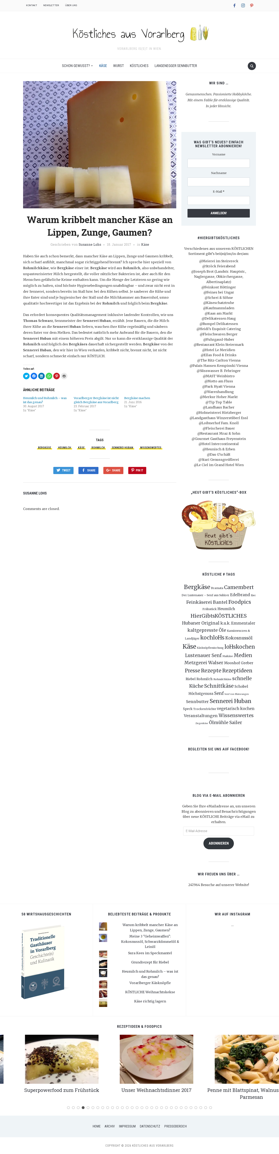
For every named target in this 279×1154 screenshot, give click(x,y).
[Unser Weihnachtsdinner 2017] (139, 1059)
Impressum (127, 1126)
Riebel (191, 679)
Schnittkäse (219, 686)
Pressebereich (175, 1126)
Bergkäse (44, 447)
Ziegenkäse (201, 723)
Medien (243, 655)
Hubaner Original (201, 623)
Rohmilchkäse (222, 679)
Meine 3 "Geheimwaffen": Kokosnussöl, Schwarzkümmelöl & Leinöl (150, 941)
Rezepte (211, 670)
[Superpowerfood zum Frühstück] (44, 1059)
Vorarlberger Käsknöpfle (150, 983)
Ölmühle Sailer (225, 722)
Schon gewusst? (76, 66)
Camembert (239, 587)
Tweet (66, 470)
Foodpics (239, 602)
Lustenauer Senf (203, 655)
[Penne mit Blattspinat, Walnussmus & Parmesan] (234, 1059)
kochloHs (212, 637)
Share (91, 470)
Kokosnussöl (239, 638)
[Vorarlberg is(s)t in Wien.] (139, 32)
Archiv (110, 1126)
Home (96, 1126)
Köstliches (139, 66)
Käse (103, 66)
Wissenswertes (150, 447)
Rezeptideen (237, 670)
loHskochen (239, 647)
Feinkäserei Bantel (207, 602)
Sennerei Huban (122, 447)
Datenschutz (150, 1126)
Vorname (218, 154)
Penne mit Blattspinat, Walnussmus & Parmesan (234, 1093)
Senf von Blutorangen (236, 694)
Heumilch (64, 447)
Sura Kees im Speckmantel (150, 953)
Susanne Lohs (90, 244)
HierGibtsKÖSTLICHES (219, 616)
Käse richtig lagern (150, 1001)
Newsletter (51, 5)
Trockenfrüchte (204, 709)
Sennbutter (197, 701)
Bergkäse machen (137, 398)
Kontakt (31, 5)
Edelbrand (240, 595)
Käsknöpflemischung (210, 647)
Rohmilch (98, 447)
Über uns (71, 5)
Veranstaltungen (201, 715)
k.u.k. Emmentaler (237, 623)
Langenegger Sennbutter (176, 66)
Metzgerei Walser (203, 662)
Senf (219, 693)
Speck (187, 709)
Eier (253, 595)
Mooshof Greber (238, 663)
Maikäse (227, 656)
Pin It (139, 470)
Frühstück (209, 609)
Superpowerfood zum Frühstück (44, 1090)
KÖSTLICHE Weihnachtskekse (150, 992)
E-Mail (218, 191)
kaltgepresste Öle (206, 630)
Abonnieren (219, 843)
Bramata (217, 588)
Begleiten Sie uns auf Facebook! (218, 749)
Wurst (118, 66)
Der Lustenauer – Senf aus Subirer (205, 595)
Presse (192, 670)
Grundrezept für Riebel (150, 962)
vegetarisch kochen (235, 708)
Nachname (219, 173)
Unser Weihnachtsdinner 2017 (139, 1090)
